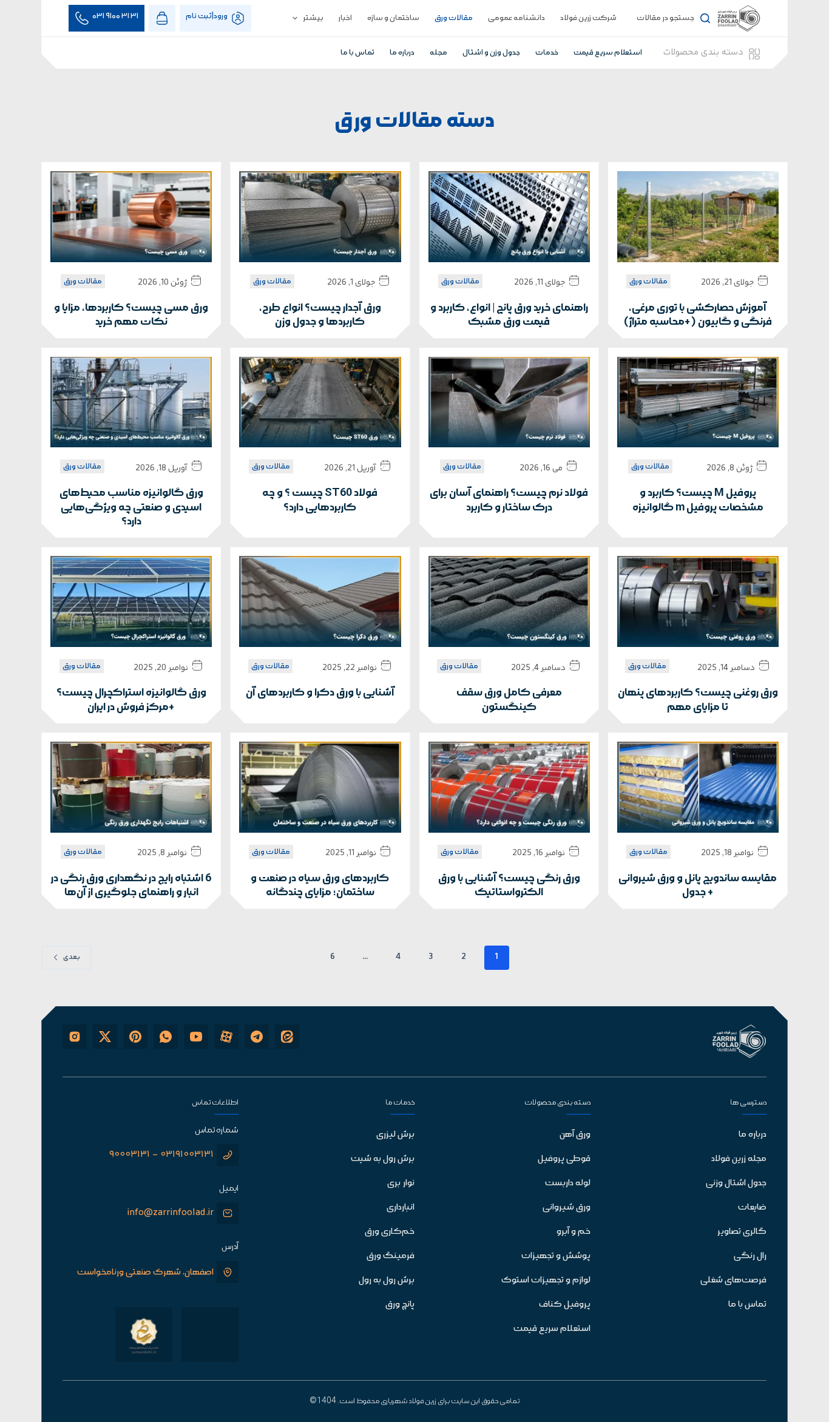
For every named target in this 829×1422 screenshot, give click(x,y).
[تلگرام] (257, 1036)
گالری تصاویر (741, 1231)
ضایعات (752, 1207)
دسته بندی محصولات (703, 52)
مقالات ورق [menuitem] (454, 18)
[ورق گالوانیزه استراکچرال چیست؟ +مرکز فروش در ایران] (131, 601)
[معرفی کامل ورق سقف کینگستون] (509, 601)
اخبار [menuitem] (345, 18)
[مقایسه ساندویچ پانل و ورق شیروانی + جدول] (698, 787)
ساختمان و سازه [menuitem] (393, 18)
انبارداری (400, 1207)
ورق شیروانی (566, 1207)
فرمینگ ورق (390, 1255)
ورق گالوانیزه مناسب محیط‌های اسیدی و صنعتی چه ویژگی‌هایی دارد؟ (131, 507)
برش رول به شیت (382, 1158)
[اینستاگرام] (75, 1036)
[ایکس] (105, 1036)
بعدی (71, 957)
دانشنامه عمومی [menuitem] (516, 18)
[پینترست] (135, 1036)
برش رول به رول (386, 1280)
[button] (162, 18)
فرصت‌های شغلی (733, 1280)
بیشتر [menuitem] (313, 18)
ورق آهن (575, 1134)
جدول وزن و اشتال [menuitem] (491, 52)
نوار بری (400, 1182)
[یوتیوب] (196, 1036)
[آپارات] (226, 1036)
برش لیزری (395, 1134)
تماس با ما (747, 1304)
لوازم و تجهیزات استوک (545, 1280)
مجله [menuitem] (438, 52)
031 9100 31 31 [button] (115, 16)
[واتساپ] (166, 1036)
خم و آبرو (573, 1231)
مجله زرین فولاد (738, 1158)
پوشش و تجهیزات (555, 1255)
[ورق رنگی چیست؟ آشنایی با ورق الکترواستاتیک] (509, 787)
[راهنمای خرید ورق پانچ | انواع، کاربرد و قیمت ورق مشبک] (509, 216)
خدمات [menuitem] (546, 52)
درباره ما (752, 1134)
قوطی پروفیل (564, 1158)
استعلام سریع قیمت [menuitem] (608, 52)
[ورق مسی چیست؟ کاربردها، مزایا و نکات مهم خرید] (131, 216)
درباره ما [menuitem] (402, 52)
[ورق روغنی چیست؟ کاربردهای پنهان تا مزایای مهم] (698, 601)
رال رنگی (750, 1255)
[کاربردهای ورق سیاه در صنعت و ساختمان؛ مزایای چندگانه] (320, 787)
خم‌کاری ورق (389, 1231)
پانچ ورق (399, 1304)
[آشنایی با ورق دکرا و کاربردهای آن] (320, 601)
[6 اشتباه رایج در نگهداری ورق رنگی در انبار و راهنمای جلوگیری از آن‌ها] (131, 787)
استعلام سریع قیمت (551, 1328)
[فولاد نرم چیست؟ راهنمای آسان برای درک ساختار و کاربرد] (509, 402)
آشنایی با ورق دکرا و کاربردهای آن (320, 692)
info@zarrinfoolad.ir (170, 1213)
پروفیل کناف (564, 1304)
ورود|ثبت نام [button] (207, 16)
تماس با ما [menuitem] (357, 52)
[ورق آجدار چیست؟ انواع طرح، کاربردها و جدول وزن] (320, 216)
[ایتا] (287, 1036)
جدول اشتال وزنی (736, 1182)
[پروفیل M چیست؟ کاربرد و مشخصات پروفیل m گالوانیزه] (698, 402)
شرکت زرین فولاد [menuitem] (588, 18)
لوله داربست (567, 1182)
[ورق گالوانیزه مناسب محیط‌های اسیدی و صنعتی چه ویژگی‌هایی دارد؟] (131, 402)
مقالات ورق (648, 281)
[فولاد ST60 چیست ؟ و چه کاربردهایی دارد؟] (320, 402)
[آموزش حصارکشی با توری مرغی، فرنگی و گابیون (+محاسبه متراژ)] (698, 216)
